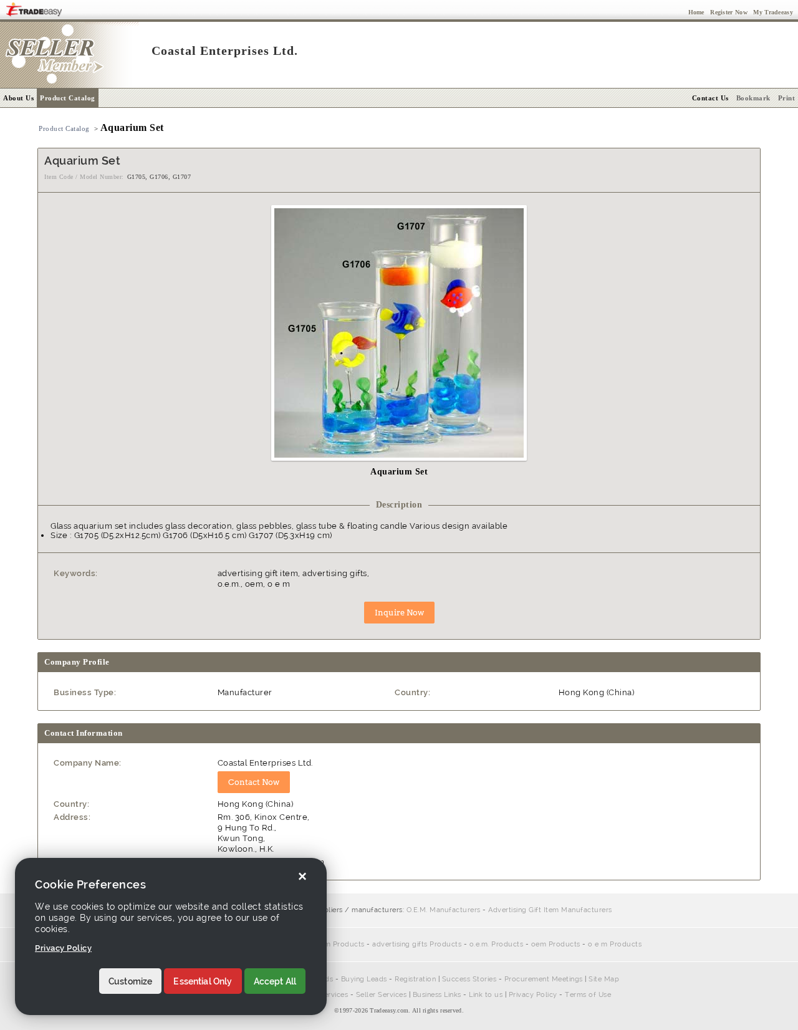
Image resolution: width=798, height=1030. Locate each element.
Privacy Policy (533, 995)
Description (399, 504)
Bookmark (753, 98)
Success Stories (469, 979)
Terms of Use (588, 995)
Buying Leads (364, 979)
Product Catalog (67, 98)
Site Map (604, 979)
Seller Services (381, 995)
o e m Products (615, 944)
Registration (415, 979)
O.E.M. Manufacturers (443, 910)
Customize (130, 981)
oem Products (555, 944)
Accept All (275, 981)
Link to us (485, 995)
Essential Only (202, 981)
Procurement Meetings (543, 979)
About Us (18, 98)
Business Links (437, 995)
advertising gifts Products (416, 944)
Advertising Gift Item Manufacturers (550, 910)
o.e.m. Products (496, 944)
